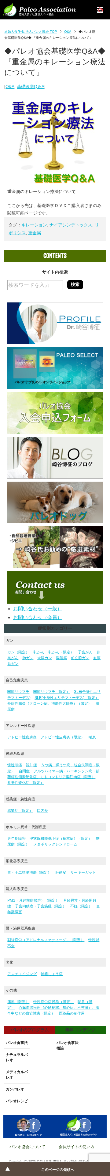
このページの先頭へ (57, 1170)
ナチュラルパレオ (17, 1057)
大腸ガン (44, 658)
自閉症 (24, 771)
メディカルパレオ (17, 1074)
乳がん (38, 652)
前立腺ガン (80, 658)
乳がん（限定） (61, 652)
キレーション (34, 224)
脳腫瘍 (61, 658)
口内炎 (42, 810)
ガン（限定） (18, 652)
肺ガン (27, 658)
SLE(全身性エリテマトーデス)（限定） (67, 698)
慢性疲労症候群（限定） (53, 1002)
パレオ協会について (27, 1146)
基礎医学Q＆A (30, 86)
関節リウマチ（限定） (51, 692)
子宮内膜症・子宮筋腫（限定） (40, 906)
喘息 (92, 737)
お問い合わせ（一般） (37, 608)
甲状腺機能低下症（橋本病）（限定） (61, 838)
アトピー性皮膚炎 (22, 737)
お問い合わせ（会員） (37, 617)
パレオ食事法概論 (68, 1045)
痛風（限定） (18, 1002)
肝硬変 (60, 872)
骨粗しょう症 (52, 974)
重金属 (34, 232)
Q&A (10, 86)
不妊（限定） (81, 906)
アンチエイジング (22, 974)
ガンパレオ (15, 1089)
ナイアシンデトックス (71, 224)
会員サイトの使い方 (76, 1146)
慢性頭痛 (14, 765)
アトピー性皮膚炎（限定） (63, 737)
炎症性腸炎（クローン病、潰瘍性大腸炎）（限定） (49, 703)
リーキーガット (83, 872)
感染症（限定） (20, 810)
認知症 (31, 765)
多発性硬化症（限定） (25, 783)
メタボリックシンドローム (55, 844)
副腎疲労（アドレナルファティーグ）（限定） (45, 940)
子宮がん (85, 652)
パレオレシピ (17, 1101)
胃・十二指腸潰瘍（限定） (29, 872)
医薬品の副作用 (72, 1013)
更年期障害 (16, 838)
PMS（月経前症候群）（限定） (33, 900)
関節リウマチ (18, 692)
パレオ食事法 (17, 1043)
